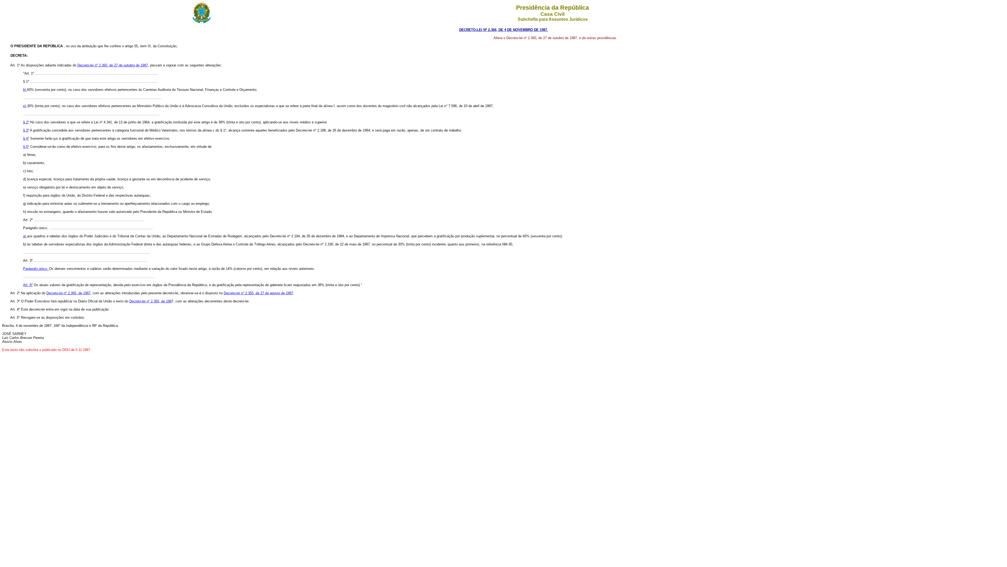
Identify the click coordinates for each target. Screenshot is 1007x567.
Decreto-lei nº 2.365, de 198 (150, 301)
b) (25, 90)
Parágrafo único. (36, 269)
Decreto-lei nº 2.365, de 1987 (68, 293)
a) (25, 236)
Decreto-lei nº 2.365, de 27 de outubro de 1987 (112, 65)
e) (25, 106)
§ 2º (26, 122)
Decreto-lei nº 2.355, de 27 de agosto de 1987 (258, 293)
